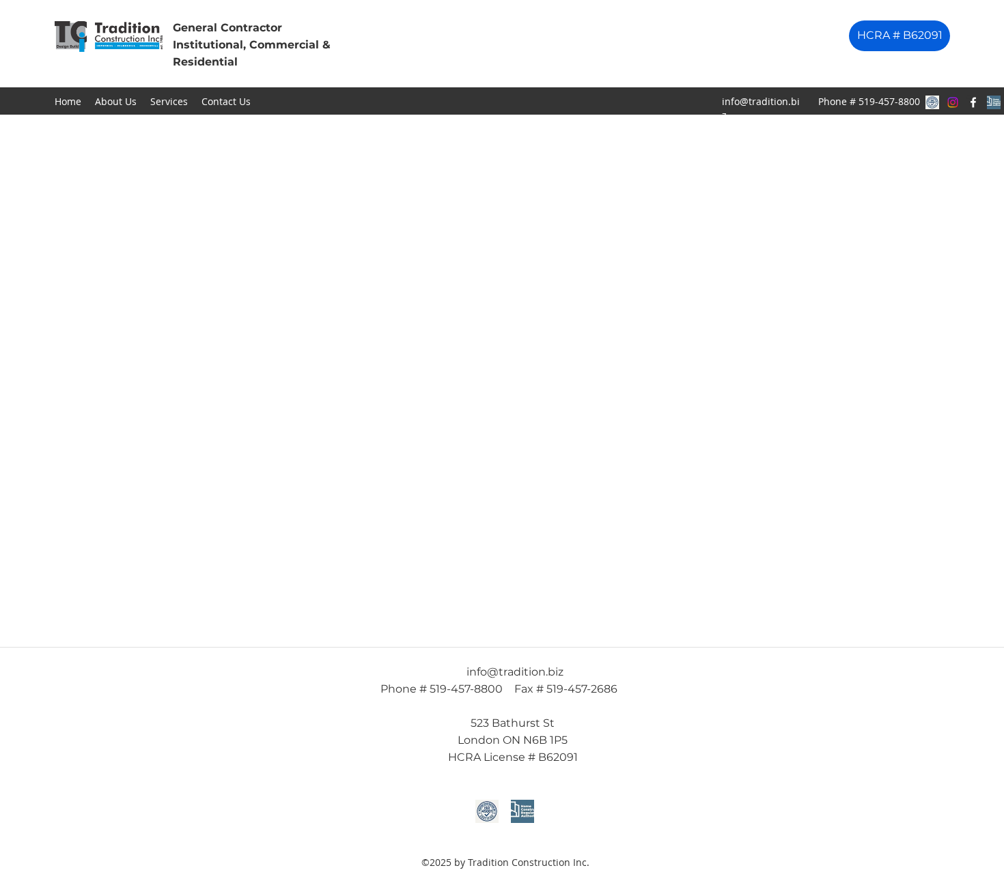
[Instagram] (953, 102)
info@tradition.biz (514, 671)
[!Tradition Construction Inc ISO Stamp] (932, 102)
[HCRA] (994, 102)
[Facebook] (973, 102)
